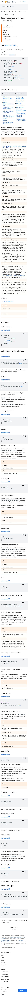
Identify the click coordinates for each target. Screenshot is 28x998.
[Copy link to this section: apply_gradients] (15, 411)
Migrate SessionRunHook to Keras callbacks (8, 122)
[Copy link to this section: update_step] (11, 904)
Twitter (3, 962)
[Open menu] (2, 2)
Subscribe (23, 990)
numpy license (9, 944)
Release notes (4, 974)
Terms (2, 987)
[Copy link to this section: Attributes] (8, 305)
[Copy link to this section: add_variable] (12, 327)
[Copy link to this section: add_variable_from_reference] (2, 353)
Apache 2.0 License (5, 940)
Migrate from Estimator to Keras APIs (8, 98)
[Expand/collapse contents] (10, 25)
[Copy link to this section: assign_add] (11, 479)
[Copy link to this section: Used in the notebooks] (18, 90)
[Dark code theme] (23, 58)
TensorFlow (3, 11)
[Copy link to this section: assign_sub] (11, 528)
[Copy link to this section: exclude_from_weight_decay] (23, 596)
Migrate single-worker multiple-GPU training (8, 117)
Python (24, 11)
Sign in (24, 1)
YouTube (3, 965)
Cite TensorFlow (5, 981)
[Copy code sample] (25, 58)
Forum (2, 957)
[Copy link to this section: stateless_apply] (15, 886)
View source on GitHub (10, 45)
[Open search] (20, 2)
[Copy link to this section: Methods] (10, 323)
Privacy (7, 987)
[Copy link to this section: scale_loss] (11, 835)
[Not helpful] (13, 15)
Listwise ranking (20, 101)
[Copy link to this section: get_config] (11, 751)
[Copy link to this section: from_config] (11, 693)
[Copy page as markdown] (8, 20)
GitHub (3, 960)
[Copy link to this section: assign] (7, 429)
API (9, 11)
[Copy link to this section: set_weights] (12, 865)
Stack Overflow (5, 976)
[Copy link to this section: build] (6, 578)
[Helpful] (11, 15)
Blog (2, 955)
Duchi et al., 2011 (9, 301)
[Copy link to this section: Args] (5, 138)
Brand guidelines (5, 979)
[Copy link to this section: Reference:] (9, 298)
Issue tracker (4, 971)
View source (4, 330)
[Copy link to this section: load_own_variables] (17, 792)
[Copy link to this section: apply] (6, 376)
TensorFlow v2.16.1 (7, 7)
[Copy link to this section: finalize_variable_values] (22, 653)
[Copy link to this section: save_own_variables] (17, 814)
